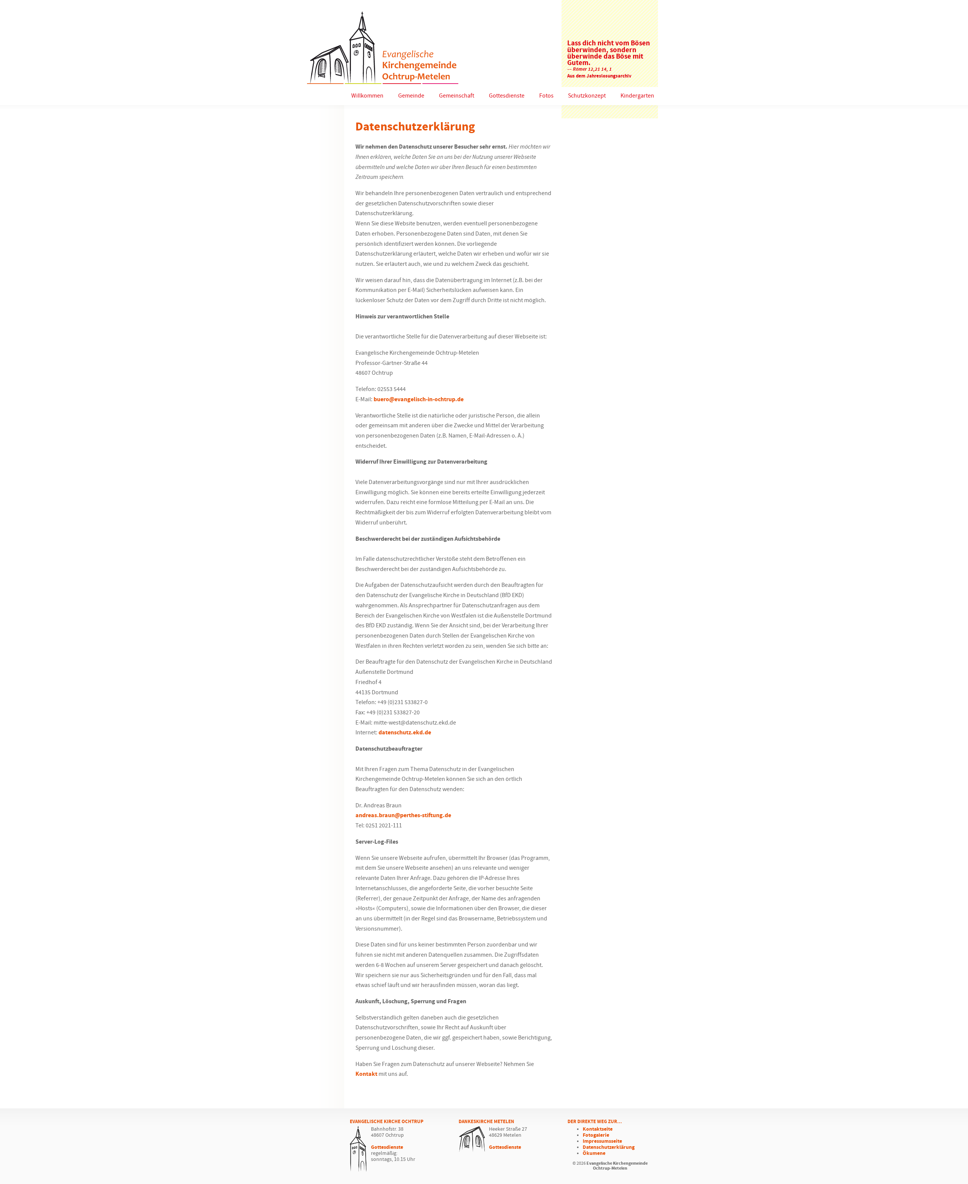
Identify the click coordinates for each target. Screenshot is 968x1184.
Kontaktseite (598, 1129)
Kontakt (366, 1074)
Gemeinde (411, 96)
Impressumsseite (602, 1141)
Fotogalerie (596, 1135)
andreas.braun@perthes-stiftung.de (403, 815)
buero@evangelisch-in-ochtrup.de (419, 399)
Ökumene (594, 1153)
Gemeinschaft (456, 96)
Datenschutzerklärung (608, 1147)
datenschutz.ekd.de (405, 732)
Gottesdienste (506, 96)
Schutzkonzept (587, 96)
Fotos (546, 96)
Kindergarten (637, 96)
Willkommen (367, 96)
